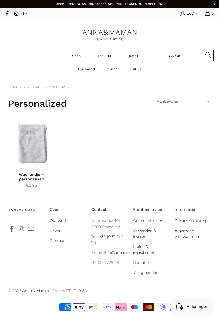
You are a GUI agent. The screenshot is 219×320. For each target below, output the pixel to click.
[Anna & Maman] (109, 35)
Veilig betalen (145, 272)
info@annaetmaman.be (126, 252)
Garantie (141, 262)
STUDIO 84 (76, 290)
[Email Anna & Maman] (25, 13)
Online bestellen (148, 220)
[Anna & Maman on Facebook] (7, 13)
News (55, 230)
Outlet (132, 56)
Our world (86, 69)
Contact (57, 240)
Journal (112, 69)
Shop (76, 56)
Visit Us (135, 69)
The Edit (104, 56)
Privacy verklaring (191, 220)
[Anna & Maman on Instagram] (16, 13)
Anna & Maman (36, 290)
